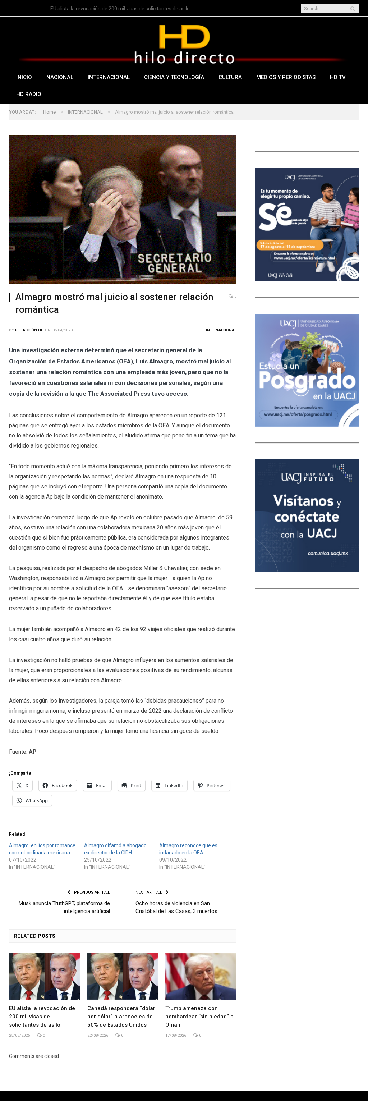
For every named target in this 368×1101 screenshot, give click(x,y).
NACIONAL (59, 77)
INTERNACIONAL (109, 77)
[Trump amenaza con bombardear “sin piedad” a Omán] (200, 976)
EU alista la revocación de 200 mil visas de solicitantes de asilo (120, 9)
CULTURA (230, 77)
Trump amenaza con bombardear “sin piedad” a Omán (199, 1016)
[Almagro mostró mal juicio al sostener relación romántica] (122, 210)
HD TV (338, 77)
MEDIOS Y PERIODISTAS (286, 77)
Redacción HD (29, 330)
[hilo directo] (184, 42)
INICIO (24, 77)
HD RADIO (28, 94)
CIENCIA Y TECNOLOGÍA (174, 77)
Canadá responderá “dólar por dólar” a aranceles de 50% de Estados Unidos (121, 1016)
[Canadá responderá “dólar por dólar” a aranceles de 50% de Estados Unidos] (122, 976)
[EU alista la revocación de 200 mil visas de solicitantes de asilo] (44, 976)
